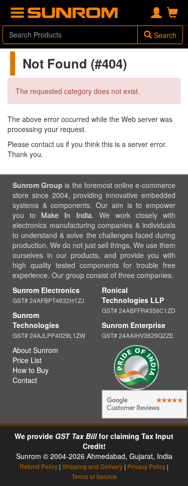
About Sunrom (35, 350)
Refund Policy (39, 466)
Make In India (66, 215)
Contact (25, 380)
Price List (27, 360)
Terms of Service (94, 476)
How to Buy (31, 370)
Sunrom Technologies (36, 320)
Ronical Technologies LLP (133, 295)
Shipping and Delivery (92, 466)
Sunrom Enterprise (133, 325)
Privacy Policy (146, 466)
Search (164, 35)
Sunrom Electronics (46, 290)
